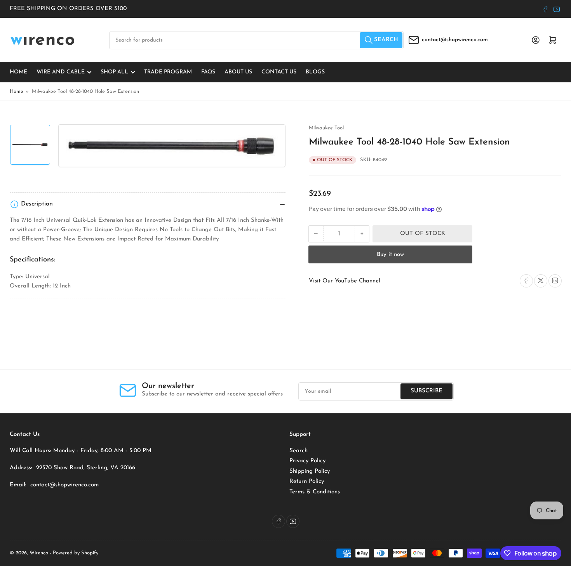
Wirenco (39, 553)
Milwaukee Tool (326, 128)
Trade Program (168, 72)
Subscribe (426, 391)
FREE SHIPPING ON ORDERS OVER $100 (68, 9)
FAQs (208, 72)
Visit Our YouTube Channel (344, 281)
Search (298, 451)
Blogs (315, 72)
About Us (238, 72)
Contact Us (278, 72)
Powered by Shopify (75, 553)
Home (18, 72)
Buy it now (390, 254)
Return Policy (306, 481)
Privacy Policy (307, 461)
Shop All (114, 72)
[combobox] (256, 40)
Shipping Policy (309, 471)
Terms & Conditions (314, 492)
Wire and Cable (61, 72)
